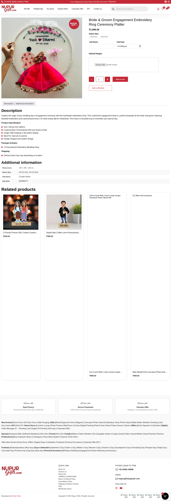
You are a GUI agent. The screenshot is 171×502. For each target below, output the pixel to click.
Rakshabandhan (17, 448)
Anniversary (111, 451)
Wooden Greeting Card (152, 422)
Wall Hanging (43, 422)
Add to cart (120, 79)
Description (8, 104)
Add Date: (121, 42)
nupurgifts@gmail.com (129, 479)
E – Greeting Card (22, 428)
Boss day (39, 451)
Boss (29, 437)
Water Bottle (137, 422)
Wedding (75, 451)
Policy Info (62, 474)
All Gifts (27, 9)
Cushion (40, 425)
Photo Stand (125, 422)
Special (4, 434)
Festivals (60, 442)
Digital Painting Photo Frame (92, 425)
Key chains (6, 425)
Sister (108, 434)
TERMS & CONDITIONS (67, 476)
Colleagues (37, 437)
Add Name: (93, 42)
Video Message (7, 428)
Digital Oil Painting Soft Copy (44, 428)
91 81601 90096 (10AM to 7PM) (16, 2)
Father (81, 434)
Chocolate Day (7, 451)
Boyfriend (35, 434)
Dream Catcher (123, 425)
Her (46, 434)
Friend (52, 434)
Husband (13, 434)
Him (42, 434)
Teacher (64, 437)
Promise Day (20, 451)
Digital (164, 425)
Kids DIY (19, 425)
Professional (7, 437)
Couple (115, 434)
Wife (20, 434)
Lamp (47, 425)
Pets (70, 437)
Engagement (85, 451)
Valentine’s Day (57, 448)
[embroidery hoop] (41, 58)
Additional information (25, 104)
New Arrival (6, 422)
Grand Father (124, 434)
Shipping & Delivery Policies (68, 484)
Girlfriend (26, 434)
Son (94, 434)
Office (133, 425)
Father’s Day (70, 448)
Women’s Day (95, 448)
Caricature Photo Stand (94, 422)
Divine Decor (18, 422)
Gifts (52, 422)
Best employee (20, 437)
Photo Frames (56, 425)
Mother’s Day (82, 448)
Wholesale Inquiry (65, 489)
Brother (88, 434)
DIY (88, 9)
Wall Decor (68, 425)
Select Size (94, 34)
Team (45, 437)
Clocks (76, 425)
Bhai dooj (29, 448)
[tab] (8, 104)
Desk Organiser (143, 425)
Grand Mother (136, 434)
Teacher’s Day (108, 448)
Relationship (38, 9)
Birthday (66, 451)
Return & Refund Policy (66, 479)
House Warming (98, 451)
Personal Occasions (73, 442)
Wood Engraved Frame (65, 422)
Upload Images (95, 54)
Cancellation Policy (65, 481)
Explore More (63, 9)
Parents (160, 434)
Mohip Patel (16, 496)
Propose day (151, 448)
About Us (61, 469)
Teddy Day (161, 448)
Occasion (50, 9)
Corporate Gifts (77, 9)
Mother (74, 434)
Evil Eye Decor (31, 422)
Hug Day (30, 451)
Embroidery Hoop (112, 422)
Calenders (156, 425)
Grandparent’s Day (123, 448)
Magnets (79, 422)
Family (68, 434)
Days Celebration (48, 442)
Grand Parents (149, 434)
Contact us (98, 9)
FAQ (60, 486)
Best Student (54, 437)
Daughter (101, 434)
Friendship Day (138, 448)
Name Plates (111, 425)
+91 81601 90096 (126, 469)
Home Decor (30, 425)
